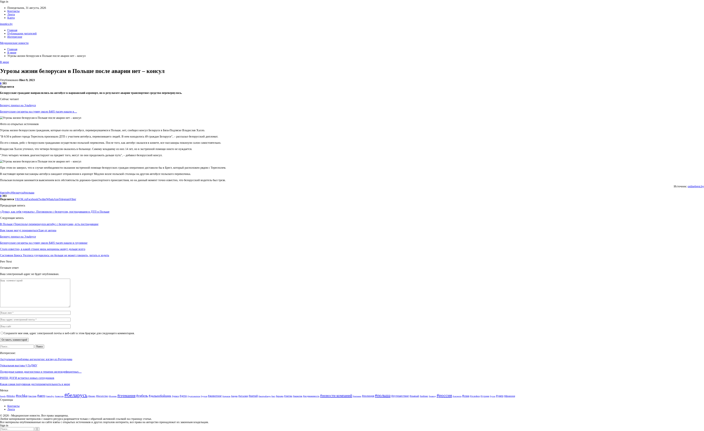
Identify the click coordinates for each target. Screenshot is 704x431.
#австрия (32, 396)
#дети (183, 395)
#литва (288, 396)
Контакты (13, 11)
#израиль (226, 396)
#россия (444, 395)
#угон (492, 396)
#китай (253, 396)
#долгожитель (194, 396)
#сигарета (457, 396)
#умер (499, 396)
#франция (509, 396)
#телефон (475, 396)
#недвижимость (311, 396)
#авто (41, 396)
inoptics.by (6, 23)
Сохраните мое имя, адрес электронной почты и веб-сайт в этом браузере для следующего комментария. (69, 333)
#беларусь (17, 192)
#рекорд (432, 396)
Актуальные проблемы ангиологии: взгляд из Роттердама (36, 359)
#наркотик (297, 396)
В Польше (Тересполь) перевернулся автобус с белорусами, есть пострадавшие (49, 224)
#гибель (142, 396)
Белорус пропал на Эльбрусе (18, 105)
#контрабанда (264, 396)
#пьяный (414, 396)
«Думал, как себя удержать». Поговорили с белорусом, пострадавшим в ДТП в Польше (54, 211)
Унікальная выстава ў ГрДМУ (18, 365)
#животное (215, 395)
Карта (11, 17)
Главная (12, 30)
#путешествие (400, 395)
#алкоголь (59, 396)
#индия (234, 396)
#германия (126, 395)
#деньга (175, 396)
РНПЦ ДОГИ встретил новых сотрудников (27, 377)
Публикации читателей (22, 33)
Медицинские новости (14, 43)
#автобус (5, 192)
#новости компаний (336, 395)
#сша (465, 396)
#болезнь (113, 396)
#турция (485, 396)
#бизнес (91, 396)
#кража (279, 396)
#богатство (102, 396)
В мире (4, 62)
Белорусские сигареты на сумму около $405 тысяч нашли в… (38, 111)
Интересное (14, 36)
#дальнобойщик (160, 396)
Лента (11, 14)
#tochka (21, 396)
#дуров (204, 396)
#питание (357, 396)
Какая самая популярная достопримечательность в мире (35, 384)
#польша (28, 192)
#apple (3, 396)
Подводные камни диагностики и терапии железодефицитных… (41, 371)
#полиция (368, 395)
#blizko (10, 396)
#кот (273, 396)
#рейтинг (424, 396)
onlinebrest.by (696, 186)
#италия (243, 396)
